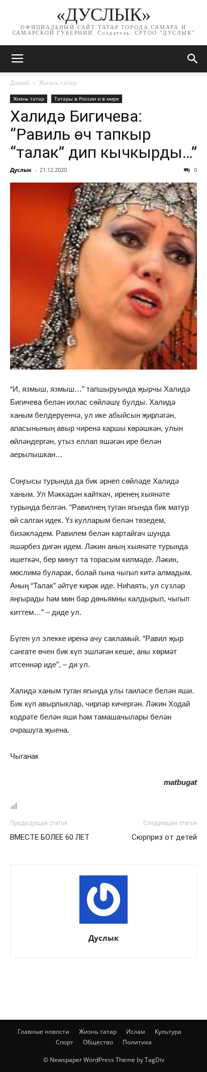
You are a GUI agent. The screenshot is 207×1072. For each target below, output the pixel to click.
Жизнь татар (58, 82)
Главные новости (43, 1031)
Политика (137, 1042)
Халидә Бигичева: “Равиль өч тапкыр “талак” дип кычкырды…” (103, 134)
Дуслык (21, 169)
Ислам (135, 1031)
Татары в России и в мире (86, 98)
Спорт (64, 1042)
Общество (98, 1042)
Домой (20, 82)
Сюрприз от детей (164, 837)
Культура (168, 1031)
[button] (193, 58)
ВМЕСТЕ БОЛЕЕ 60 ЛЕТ (49, 837)
